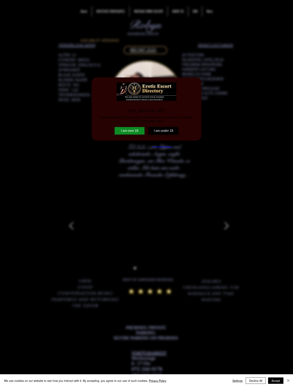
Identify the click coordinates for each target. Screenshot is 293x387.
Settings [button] (237, 381)
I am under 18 (163, 130)
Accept (275, 381)
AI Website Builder (162, 147)
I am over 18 (129, 130)
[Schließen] (288, 380)
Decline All (255, 381)
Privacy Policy (157, 381)
